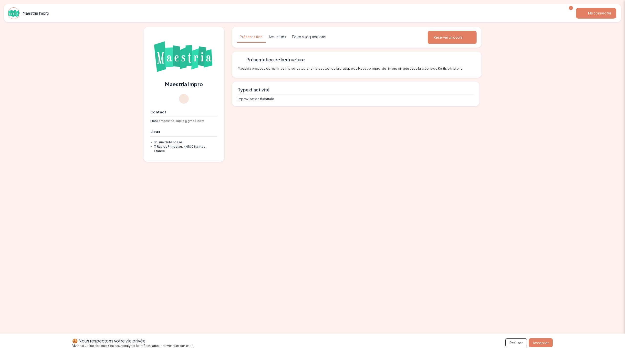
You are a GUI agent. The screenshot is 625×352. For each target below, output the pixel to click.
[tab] (251, 37)
